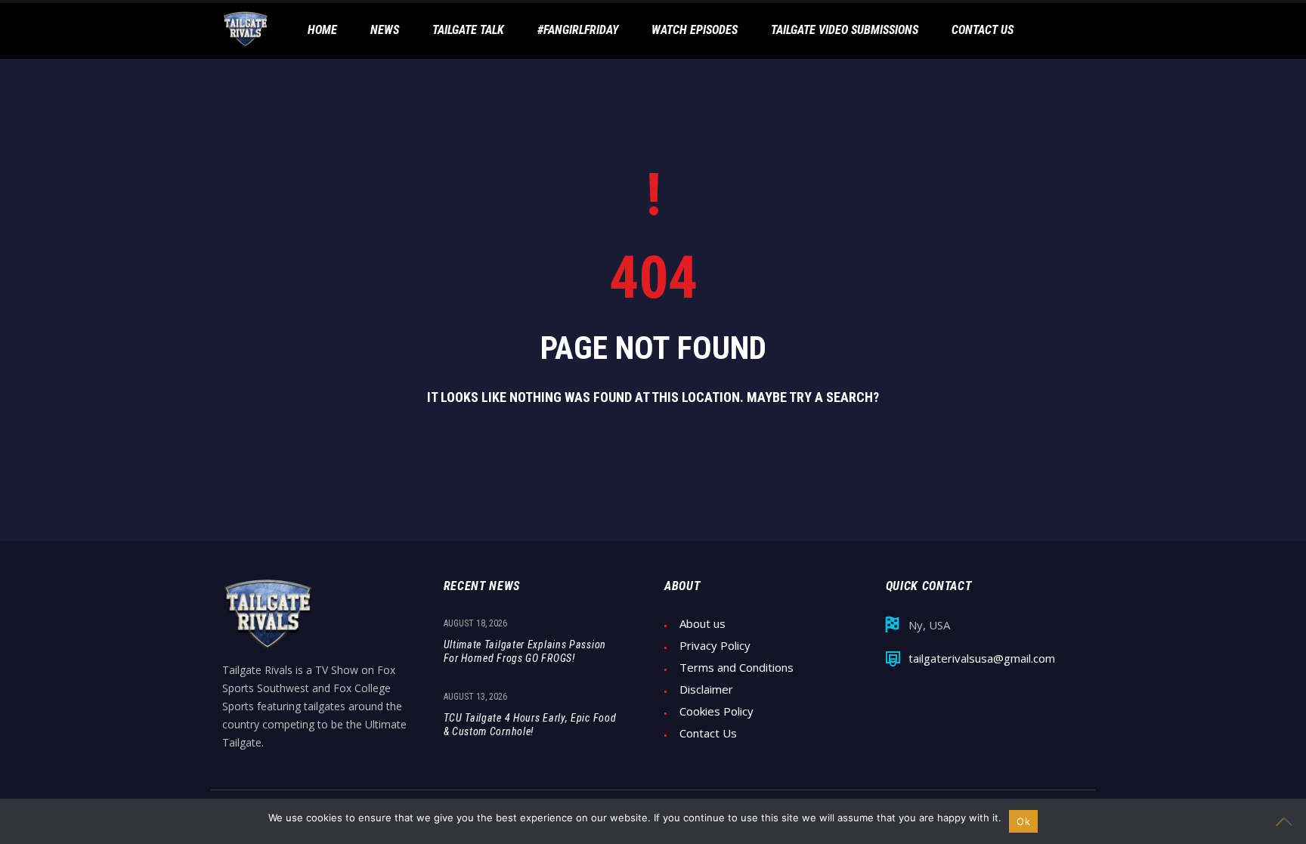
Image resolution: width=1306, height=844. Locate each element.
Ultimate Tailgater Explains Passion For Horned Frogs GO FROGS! (525, 651)
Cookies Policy (716, 711)
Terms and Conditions (736, 667)
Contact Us (708, 733)
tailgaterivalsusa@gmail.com (981, 658)
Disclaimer (706, 689)
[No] (1287, 821)
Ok (1023, 821)
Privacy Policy (714, 645)
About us (702, 624)
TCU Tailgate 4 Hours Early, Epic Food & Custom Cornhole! (530, 724)
